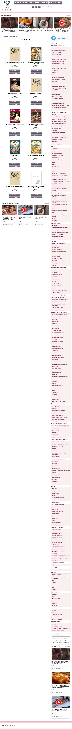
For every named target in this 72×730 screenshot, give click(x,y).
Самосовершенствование (59, 475)
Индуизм (54, 463)
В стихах (54, 276)
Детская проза (56, 247)
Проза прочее (55, 166)
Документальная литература (60, 439)
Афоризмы (54, 148)
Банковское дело (56, 529)
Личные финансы (57, 542)
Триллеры (54, 141)
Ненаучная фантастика (58, 79)
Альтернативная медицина (59, 314)
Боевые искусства (57, 626)
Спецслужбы (55, 624)
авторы (44, 3)
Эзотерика (54, 479)
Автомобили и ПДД (57, 570)
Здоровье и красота (57, 507)
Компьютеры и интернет (59, 404)
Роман (53, 171)
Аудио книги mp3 (60, 640)
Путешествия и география (59, 239)
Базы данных (55, 406)
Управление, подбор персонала (60, 555)
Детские (53, 241)
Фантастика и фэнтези (58, 45)
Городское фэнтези (57, 52)
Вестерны (54, 225)
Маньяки (54, 130)
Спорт (53, 520)
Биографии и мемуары (58, 441)
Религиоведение (56, 372)
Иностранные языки (57, 341)
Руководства (55, 430)
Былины (54, 610)
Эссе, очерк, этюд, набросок (59, 188)
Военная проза (56, 151)
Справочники (55, 434)
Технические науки (57, 379)
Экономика (55, 560)
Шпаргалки (55, 392)
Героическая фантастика (59, 50)
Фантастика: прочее (57, 98)
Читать (15, 73)
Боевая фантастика (57, 48)
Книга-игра (55, 260)
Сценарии (54, 603)
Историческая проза (57, 153)
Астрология (55, 461)
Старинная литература (58, 295)
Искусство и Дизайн (57, 446)
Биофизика (55, 321)
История (54, 344)
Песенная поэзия (56, 285)
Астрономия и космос (58, 317)
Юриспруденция (56, 397)
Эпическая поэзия (57, 292)
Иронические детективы (59, 119)
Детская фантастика (57, 249)
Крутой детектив (56, 128)
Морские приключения (58, 230)
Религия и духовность (58, 459)
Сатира (53, 495)
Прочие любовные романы (59, 210)
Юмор (53, 486)
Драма (53, 596)
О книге (14, 70)
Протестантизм (56, 468)
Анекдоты (54, 488)
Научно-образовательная (59, 312)
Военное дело (55, 621)
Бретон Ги (15, 66)
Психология (55, 366)
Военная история (56, 330)
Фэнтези (54, 101)
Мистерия (54, 601)
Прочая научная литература (60, 364)
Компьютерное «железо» (58, 410)
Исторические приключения (60, 227)
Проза (53, 146)
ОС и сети (54, 413)
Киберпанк (55, 66)
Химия (53, 390)
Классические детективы (59, 123)
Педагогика (55, 359)
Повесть (54, 164)
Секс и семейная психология (60, 376)
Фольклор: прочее (57, 619)
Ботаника (54, 326)
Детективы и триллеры (58, 112)
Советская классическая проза (60, 181)
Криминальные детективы (59, 126)
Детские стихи (56, 256)
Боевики (54, 114)
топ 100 (37, 3)
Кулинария (55, 509)
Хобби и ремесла (56, 522)
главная (18, 3)
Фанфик (54, 589)
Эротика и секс (56, 525)
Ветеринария (55, 328)
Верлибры (54, 272)
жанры (25, 3)
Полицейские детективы (59, 137)
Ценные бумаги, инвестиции (60, 558)
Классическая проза (57, 155)
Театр (53, 587)
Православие (55, 466)
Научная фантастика (58, 77)
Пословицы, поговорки (58, 617)
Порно (53, 208)
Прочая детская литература (59, 263)
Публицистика (56, 456)
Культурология (56, 346)
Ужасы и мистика (57, 96)
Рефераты (54, 374)
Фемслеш (54, 220)
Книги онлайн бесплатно (61, 638)
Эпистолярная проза (57, 186)
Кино (53, 580)
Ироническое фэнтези (58, 61)
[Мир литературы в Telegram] (61, 40)
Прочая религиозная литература (61, 470)
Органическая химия (58, 357)
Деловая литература (57, 527)
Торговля (54, 553)
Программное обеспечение (59, 417)
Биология (54, 319)
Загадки (54, 612)
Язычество (55, 481)
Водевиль (54, 594)
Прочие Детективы (57, 139)
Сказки (54, 265)
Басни (53, 270)
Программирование (57, 415)
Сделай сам (55, 518)
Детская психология (57, 337)
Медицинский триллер (58, 132)
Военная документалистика (60, 444)
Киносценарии (56, 598)
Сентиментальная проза (59, 179)
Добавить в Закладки (47, 6)
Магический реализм (58, 160)
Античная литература (58, 297)
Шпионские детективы (58, 144)
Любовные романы (57, 193)
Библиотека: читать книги (61, 642)
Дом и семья (55, 502)
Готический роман (57, 54)
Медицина (55, 353)
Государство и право (57, 335)
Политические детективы (59, 135)
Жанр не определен (57, 562)
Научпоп (54, 450)
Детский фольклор (57, 258)
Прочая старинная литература (60, 310)
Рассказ (54, 169)
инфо (60, 3)
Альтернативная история (59, 110)
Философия (55, 388)
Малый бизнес (56, 544)
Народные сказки (57, 614)
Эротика (54, 218)
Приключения (55, 223)
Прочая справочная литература (60, 425)
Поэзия (54, 288)
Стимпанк (55, 92)
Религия (54, 472)
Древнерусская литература (59, 301)
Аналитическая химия (58, 401)
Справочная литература (59, 423)
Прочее (53, 572)
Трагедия (54, 605)
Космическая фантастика (59, 68)
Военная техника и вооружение (61, 628)
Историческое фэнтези (58, 63)
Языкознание (55, 399)
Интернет (54, 408)
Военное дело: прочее (58, 630)
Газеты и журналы (57, 574)
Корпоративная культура (59, 540)
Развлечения (55, 513)
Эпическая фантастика (58, 103)
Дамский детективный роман (60, 117)
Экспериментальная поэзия (59, 290)
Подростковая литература (59, 585)
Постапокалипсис (57, 84)
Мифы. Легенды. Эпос (57, 307)
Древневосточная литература (60, 299)
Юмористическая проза (58, 497)
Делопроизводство (57, 537)
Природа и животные (58, 234)
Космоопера (55, 70)
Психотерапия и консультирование (57, 369)
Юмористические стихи (58, 500)
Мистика (54, 75)
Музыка (54, 582)
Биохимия (54, 323)
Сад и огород (55, 516)
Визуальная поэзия (57, 274)
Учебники (54, 381)
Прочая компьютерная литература (58, 420)
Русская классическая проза (60, 173)
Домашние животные (58, 504)
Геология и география (58, 332)
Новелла (54, 162)
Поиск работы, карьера (58, 551)
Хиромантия (55, 484)
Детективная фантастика (59, 57)
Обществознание (56, 355)
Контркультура (56, 157)
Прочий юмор (55, 493)
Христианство (56, 477)
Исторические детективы (59, 121)
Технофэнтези (56, 94)
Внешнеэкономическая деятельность (58, 532)
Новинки (52, 3)
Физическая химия (57, 385)
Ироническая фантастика (59, 59)
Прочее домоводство (57, 511)
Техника (54, 567)
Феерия (54, 190)
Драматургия (55, 279)
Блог (31, 3)
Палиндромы (55, 283)
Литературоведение (57, 348)
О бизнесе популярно (58, 549)
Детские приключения (58, 254)
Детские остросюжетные (59, 251)
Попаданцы (55, 81)
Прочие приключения (58, 236)
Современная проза (57, 183)
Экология (54, 394)
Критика (54, 448)
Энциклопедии (56, 437)
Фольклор (54, 608)
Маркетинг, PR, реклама (58, 546)
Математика (55, 350)
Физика (54, 383)
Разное (53, 565)
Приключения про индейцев (60, 232)
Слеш (53, 212)
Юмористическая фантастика (60, 105)
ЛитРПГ (54, 72)
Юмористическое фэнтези (59, 107)
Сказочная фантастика (58, 86)
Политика (54, 362)
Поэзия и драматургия (58, 267)
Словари (54, 432)
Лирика (54, 281)
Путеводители (56, 428)
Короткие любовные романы (60, 199)
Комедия (54, 491)
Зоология (54, 339)
